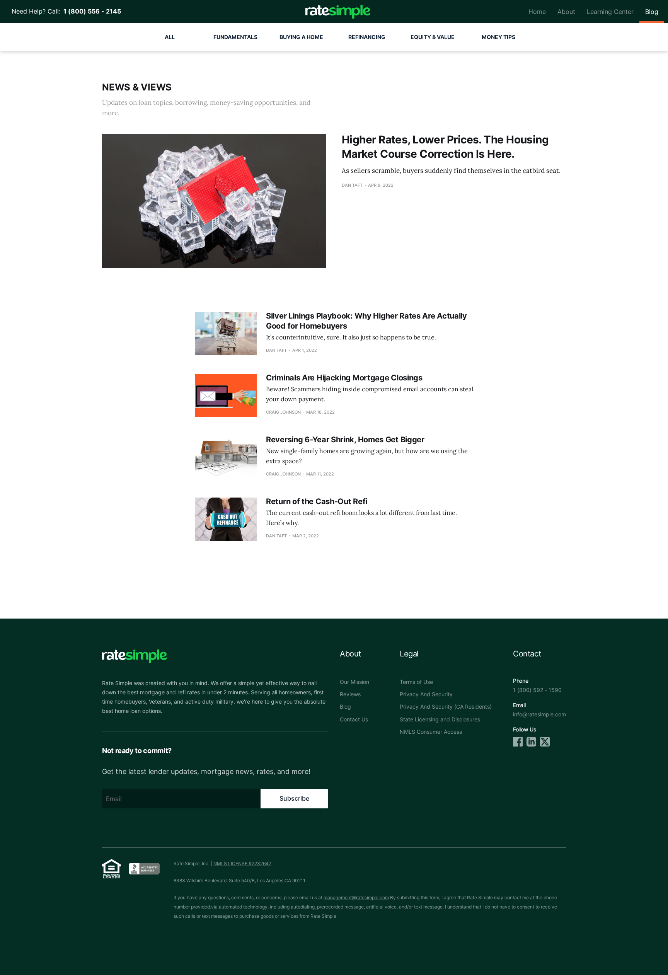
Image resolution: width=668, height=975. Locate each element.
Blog (651, 11)
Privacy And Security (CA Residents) (446, 706)
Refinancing (366, 37)
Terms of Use (416, 681)
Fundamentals (235, 37)
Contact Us (354, 719)
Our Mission (354, 681)
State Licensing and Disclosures (440, 719)
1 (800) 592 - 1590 (537, 690)
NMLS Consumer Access (431, 731)
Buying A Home (301, 37)
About (566, 11)
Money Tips (498, 37)
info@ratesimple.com (539, 714)
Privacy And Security (426, 694)
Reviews (350, 694)
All (170, 37)
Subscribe (294, 798)
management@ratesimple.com (356, 897)
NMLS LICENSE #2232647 (242, 863)
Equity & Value (433, 37)
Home (537, 11)
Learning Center (610, 11)
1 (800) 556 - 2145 (90, 11)
